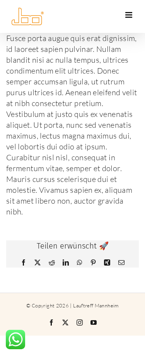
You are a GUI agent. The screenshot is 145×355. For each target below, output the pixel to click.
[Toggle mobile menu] (129, 15)
